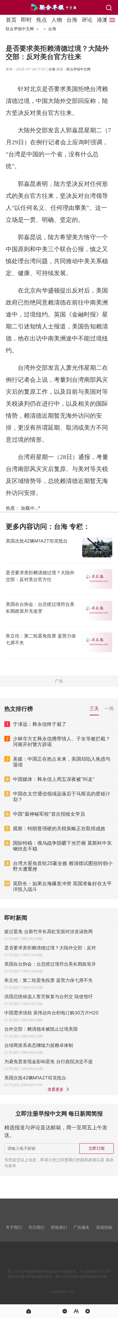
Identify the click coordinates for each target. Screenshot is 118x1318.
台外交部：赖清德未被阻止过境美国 (41, 1029)
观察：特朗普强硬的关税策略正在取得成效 (59, 828)
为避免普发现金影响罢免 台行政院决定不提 (48, 1061)
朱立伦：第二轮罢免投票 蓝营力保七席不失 (48, 980)
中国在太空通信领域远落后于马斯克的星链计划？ (61, 796)
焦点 (41, 20)
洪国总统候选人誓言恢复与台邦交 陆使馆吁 (48, 996)
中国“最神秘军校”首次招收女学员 (49, 814)
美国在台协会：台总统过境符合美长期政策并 (50, 964)
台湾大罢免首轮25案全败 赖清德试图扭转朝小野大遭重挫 (63, 866)
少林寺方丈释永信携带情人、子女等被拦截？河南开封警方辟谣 (61, 741)
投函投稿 (104, 1227)
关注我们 (36, 1227)
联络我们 (59, 1227)
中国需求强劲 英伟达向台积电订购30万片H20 (51, 1013)
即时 (26, 20)
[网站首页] (28, 1311)
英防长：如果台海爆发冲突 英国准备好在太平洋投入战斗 (62, 886)
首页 (11, 20)
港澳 (102, 20)
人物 (56, 20)
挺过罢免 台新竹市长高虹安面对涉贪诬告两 (48, 931)
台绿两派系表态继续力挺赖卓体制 (38, 1045)
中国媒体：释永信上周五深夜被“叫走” (54, 779)
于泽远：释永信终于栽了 (39, 724)
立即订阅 (96, 1148)
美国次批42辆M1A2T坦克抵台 (35, 1078)
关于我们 (14, 1227)
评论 (87, 20)
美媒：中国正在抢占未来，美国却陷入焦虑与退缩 (61, 761)
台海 (71, 20)
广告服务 (82, 1227)
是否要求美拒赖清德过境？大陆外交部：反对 (50, 948)
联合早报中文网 (20, 28)
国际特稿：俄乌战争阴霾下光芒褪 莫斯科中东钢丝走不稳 (62, 846)
